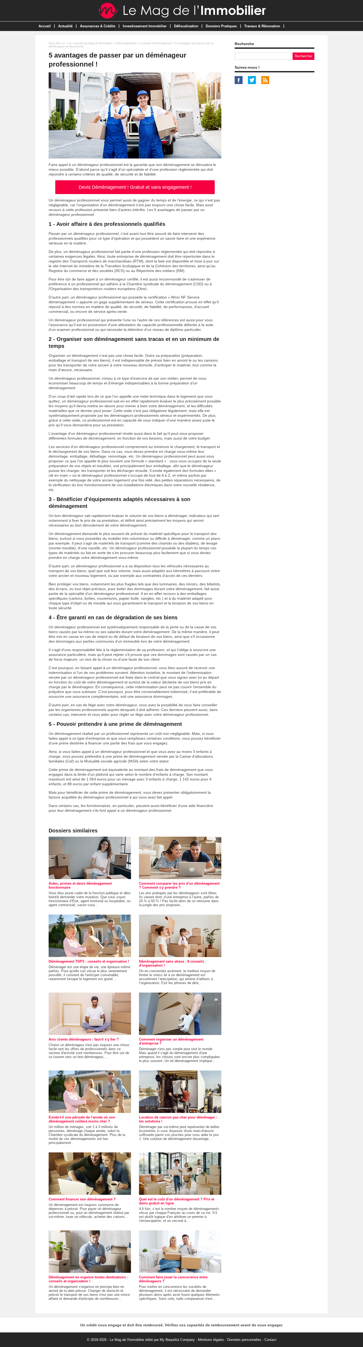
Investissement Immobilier (145, 26)
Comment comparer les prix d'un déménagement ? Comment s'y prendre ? (179, 885)
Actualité (65, 26)
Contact (270, 1340)
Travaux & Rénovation (262, 26)
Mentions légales (211, 1340)
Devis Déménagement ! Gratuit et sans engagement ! (135, 187)
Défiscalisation (186, 26)
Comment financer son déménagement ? (82, 1199)
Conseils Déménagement (156, 43)
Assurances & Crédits (97, 26)
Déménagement (126, 43)
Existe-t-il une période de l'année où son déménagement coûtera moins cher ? (82, 1119)
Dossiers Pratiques (221, 26)
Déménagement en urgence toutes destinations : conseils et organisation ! (88, 1279)
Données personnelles (244, 1340)
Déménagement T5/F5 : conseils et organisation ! (89, 961)
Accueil (45, 26)
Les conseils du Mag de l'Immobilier (90, 43)
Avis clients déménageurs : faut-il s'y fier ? (84, 1039)
